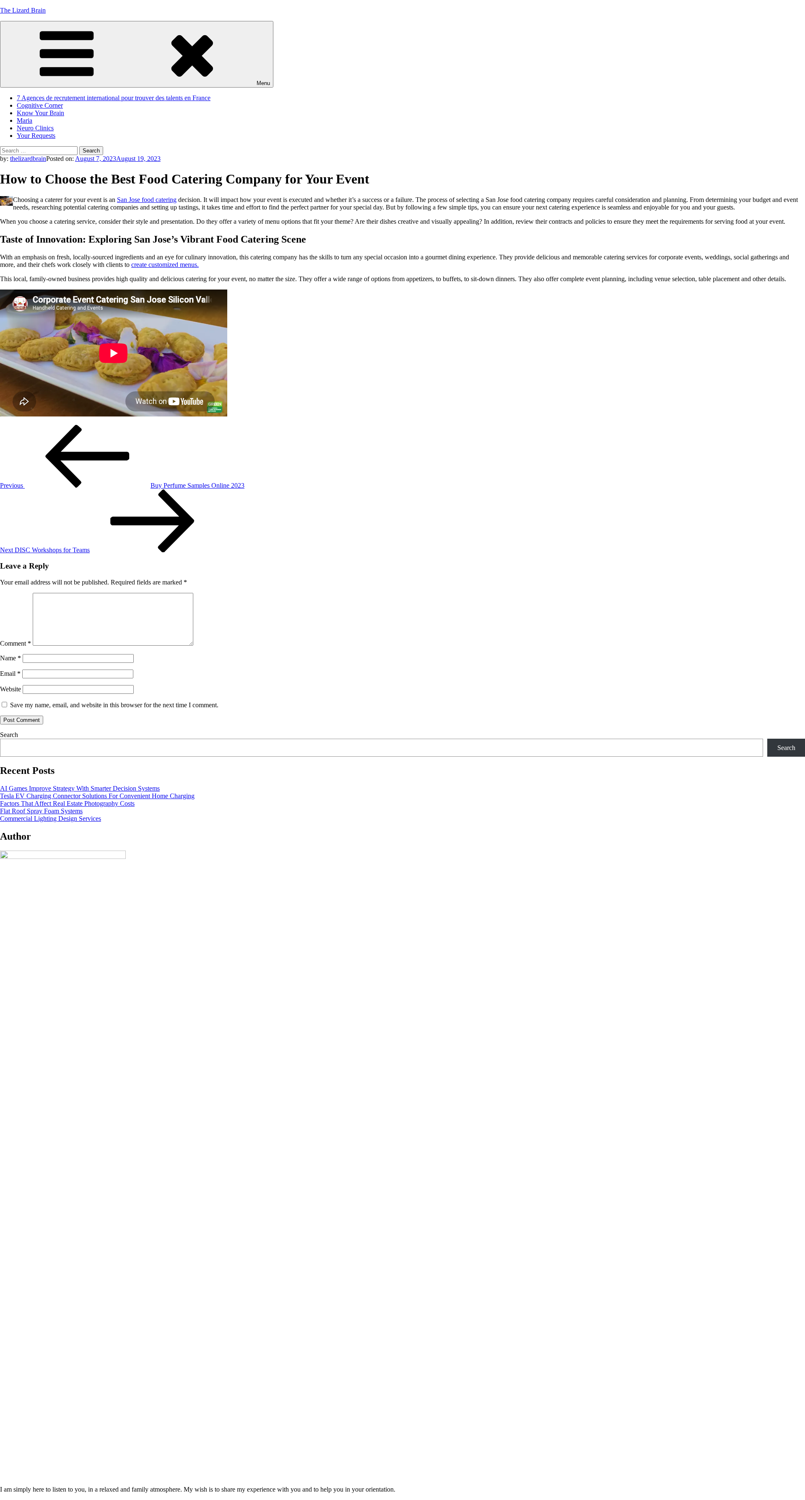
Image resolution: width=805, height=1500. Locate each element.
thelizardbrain (28, 158)
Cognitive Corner (40, 105)
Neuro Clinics (35, 128)
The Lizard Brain (23, 10)
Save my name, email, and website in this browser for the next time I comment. (114, 705)
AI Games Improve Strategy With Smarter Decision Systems (80, 788)
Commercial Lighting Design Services (50, 818)
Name (10, 658)
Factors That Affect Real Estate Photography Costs (67, 803)
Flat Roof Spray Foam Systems (41, 811)
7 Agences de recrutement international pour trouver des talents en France (113, 97)
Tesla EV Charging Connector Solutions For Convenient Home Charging (97, 795)
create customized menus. (165, 264)
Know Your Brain (40, 112)
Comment (15, 643)
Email (10, 673)
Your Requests (36, 135)
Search (9, 734)
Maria (24, 120)
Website (10, 689)
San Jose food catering (147, 199)
